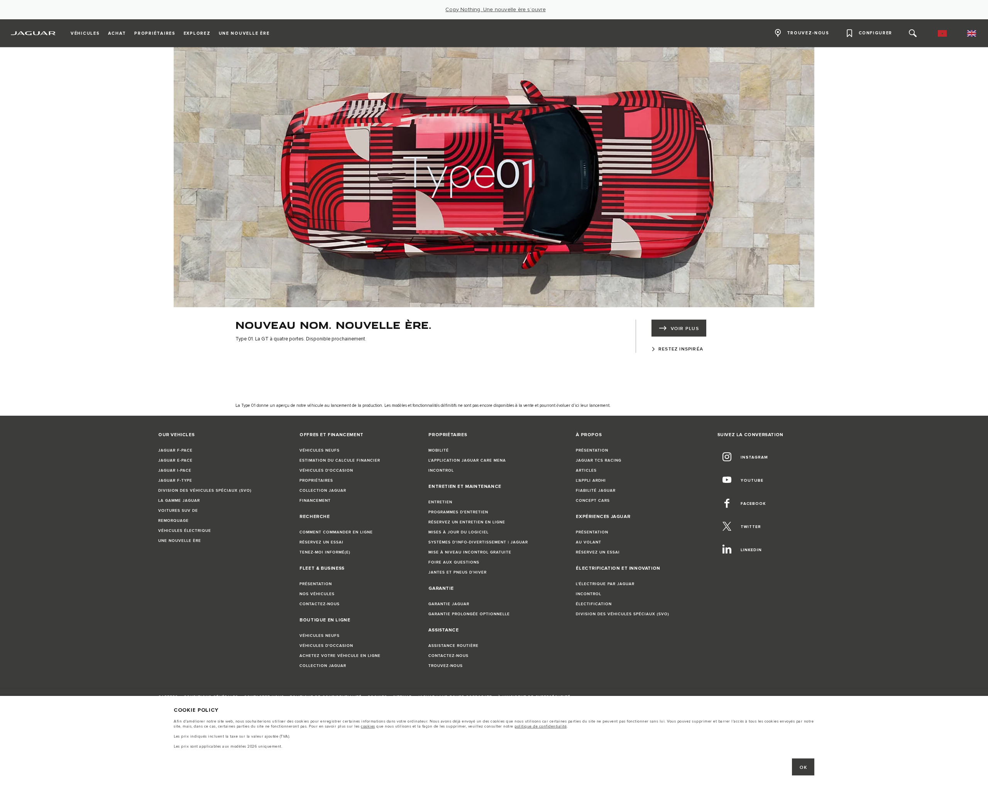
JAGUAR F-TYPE (175, 480)
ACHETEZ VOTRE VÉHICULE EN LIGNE (340, 655)
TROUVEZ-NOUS (445, 665)
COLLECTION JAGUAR (322, 490)
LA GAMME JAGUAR (179, 500)
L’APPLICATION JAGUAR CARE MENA (467, 460)
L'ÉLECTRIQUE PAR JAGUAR (605, 584)
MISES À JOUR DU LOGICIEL (458, 532)
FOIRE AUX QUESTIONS (453, 562)
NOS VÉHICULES (317, 594)
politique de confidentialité (540, 726)
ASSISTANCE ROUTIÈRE (453, 645)
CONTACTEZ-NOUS (319, 604)
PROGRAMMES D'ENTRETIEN (458, 512)
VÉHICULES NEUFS (319, 450)
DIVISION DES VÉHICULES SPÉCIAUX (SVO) (205, 490)
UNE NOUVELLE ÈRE (179, 540)
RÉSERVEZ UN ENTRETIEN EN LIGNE (466, 522)
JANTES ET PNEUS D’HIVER (457, 572)
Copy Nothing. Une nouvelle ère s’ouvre (495, 10)
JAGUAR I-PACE (174, 470)
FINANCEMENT (315, 500)
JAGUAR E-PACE (175, 460)
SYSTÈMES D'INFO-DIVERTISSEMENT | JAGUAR (478, 542)
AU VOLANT (588, 542)
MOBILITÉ (438, 450)
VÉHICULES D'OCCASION (326, 470)
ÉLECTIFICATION (594, 604)
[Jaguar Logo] (33, 33)
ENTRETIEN (440, 502)
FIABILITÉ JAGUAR (596, 490)
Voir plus (685, 329)
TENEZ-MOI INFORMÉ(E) (324, 552)
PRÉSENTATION (315, 584)
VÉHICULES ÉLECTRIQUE (184, 530)
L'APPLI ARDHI (591, 480)
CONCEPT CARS (593, 500)
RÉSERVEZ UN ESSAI (321, 542)
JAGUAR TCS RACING (598, 460)
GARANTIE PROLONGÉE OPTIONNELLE (469, 614)
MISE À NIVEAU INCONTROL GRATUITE (469, 552)
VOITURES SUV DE (178, 510)
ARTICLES (586, 470)
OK (803, 767)
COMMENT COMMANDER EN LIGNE (336, 532)
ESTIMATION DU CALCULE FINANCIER (339, 460)
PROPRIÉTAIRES (316, 480)
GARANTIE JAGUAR (448, 604)
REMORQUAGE (173, 520)
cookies (368, 726)
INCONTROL (441, 470)
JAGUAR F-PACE (175, 450)
